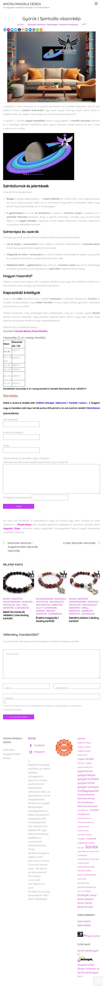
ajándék (81, 738)
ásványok (83, 895)
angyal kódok (82, 755)
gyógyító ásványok (88, 786)
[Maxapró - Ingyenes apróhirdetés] (89, 959)
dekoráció (81, 763)
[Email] (26, 29)
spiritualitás (82, 879)
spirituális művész (83, 883)
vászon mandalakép (84, 891)
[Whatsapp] (37, 29)
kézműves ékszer (86, 798)
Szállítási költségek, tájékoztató (51, 402)
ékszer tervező (85, 906)
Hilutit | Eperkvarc (46, 608)
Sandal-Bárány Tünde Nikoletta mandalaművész (88, 861)
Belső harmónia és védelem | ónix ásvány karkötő (16, 615)
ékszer (93, 895)
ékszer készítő (85, 902)
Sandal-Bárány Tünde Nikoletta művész (86, 869)
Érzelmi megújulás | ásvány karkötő (47, 619)
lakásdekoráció (83, 810)
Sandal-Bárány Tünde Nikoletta (31, 331)
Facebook (39, 745)
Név (8, 688)
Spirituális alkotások (37, 24)
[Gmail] (23, 29)
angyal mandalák (86, 759)
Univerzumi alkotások (68, 24)
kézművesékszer (85, 802)
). (78, 402)
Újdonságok (52, 24)
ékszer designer (86, 899)
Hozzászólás (12, 654)
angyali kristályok (84, 743)
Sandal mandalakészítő (87, 875)
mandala (94, 810)
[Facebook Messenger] (12, 29)
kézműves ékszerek (87, 806)
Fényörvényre (24, 524)
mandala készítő (83, 830)
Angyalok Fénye (11, 528)
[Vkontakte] (30, 29)
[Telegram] (15, 29)
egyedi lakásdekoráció (85, 767)
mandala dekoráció (84, 818)
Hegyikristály (56, 602)
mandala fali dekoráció (86, 822)
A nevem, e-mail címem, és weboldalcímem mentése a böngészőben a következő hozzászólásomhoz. (42, 708)
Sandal (20, 24)
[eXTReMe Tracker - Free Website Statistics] (80, 935)
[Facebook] (4, 29)
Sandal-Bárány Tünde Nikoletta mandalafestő (88, 853)
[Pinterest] (8, 29)
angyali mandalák (84, 747)
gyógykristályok (86, 774)
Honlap (9, 698)
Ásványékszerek (12, 602)
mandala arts (84, 814)
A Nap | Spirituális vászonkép (79, 542)
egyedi (88, 763)
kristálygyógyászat (88, 790)
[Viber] (33, 29)
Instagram (39, 751)
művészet (81, 848)
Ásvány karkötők (12, 599)
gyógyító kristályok (88, 778)
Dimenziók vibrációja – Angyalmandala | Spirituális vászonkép (23, 546)
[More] (41, 29)
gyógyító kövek (86, 782)
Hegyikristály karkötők (49, 605)
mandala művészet (85, 835)
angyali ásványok (84, 751)
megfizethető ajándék (86, 843)
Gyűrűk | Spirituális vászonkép (51, 18)
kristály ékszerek (86, 794)
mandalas (81, 839)
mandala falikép (83, 826)
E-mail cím (62, 688)
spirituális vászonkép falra (87, 887)
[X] (19, 29)
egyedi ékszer (85, 771)
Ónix (18, 605)
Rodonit (40, 611)
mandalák (91, 838)
